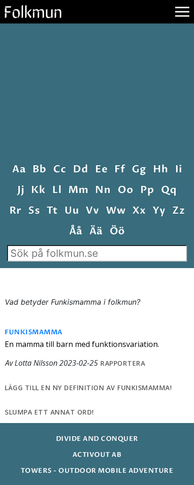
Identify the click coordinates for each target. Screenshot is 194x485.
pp (147, 190)
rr (15, 210)
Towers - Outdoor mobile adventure (97, 470)
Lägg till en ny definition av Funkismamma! (88, 387)
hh (160, 169)
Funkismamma (34, 332)
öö (117, 231)
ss (34, 210)
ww (115, 210)
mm (78, 190)
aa (18, 169)
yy (159, 210)
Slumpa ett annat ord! (49, 412)
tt (52, 210)
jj (20, 190)
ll (56, 190)
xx (139, 210)
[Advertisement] (97, 94)
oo (125, 190)
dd (80, 169)
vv (92, 210)
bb (39, 169)
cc (59, 169)
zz (178, 210)
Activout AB (97, 454)
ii (178, 169)
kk (38, 190)
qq (169, 190)
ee (101, 169)
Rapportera (122, 363)
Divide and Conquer (97, 438)
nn (103, 190)
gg (139, 169)
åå (75, 231)
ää (96, 231)
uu (72, 210)
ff (119, 169)
